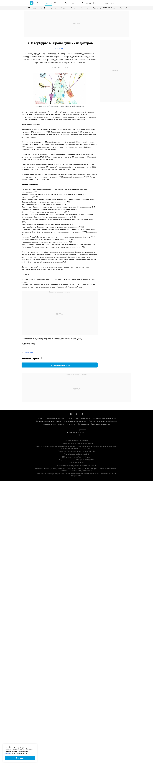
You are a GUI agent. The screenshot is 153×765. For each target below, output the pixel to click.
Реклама (70, 418)
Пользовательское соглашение (75, 421)
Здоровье (48, 3)
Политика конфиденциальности (104, 418)
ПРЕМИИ (106, 8)
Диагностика (98, 3)
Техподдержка (83, 424)
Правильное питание (72, 3)
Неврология (64, 8)
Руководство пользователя (101, 424)
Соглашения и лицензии (55, 418)
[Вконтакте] (71, 414)
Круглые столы (86, 8)
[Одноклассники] (76, 414)
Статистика (71, 424)
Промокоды (97, 8)
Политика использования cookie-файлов (103, 421)
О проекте (41, 418)
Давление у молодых (51, 8)
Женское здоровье (35, 8)
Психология (75, 8)
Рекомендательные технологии (53, 424)
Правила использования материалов (49, 421)
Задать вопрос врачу (83, 418)
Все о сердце (87, 3)
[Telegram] (82, 414)
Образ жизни (58, 3)
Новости (40, 3)
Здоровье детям (110, 3)
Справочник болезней (119, 8)
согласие (8, 753)
